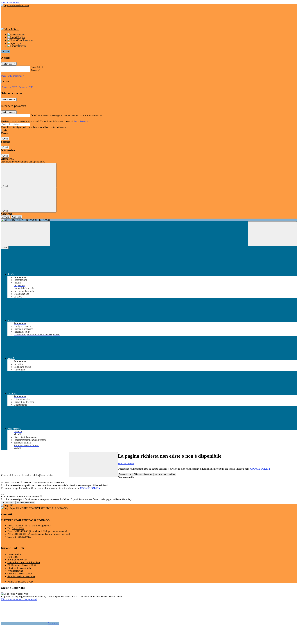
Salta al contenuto (10, 2)
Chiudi (5, 139)
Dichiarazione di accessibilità (21, 565)
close (4, 248)
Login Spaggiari (81, 121)
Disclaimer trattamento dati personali (19, 599)
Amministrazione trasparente (21, 576)
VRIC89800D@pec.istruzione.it (41, 534)
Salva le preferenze (25, 502)
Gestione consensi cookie (19, 573)
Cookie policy (14, 554)
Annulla (5, 217)
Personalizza (125, 474)
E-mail (34, 115)
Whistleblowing (15, 570)
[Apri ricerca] (272, 233)
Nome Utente (37, 67)
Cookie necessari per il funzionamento (20, 496)
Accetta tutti (165, 474)
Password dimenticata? (12, 76)
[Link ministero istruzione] (15, 5)
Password (35, 70)
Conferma (16, 217)
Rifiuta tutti (143, 474)
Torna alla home (126, 463)
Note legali (12, 556)
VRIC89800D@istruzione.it (41, 531)
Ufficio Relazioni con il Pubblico (23, 562)
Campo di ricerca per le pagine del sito (20, 475)
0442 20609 (18, 528)
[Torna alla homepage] (149, 220)
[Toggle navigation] (25, 233)
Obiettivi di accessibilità (19, 568)
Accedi (5, 51)
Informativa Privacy (17, 559)
